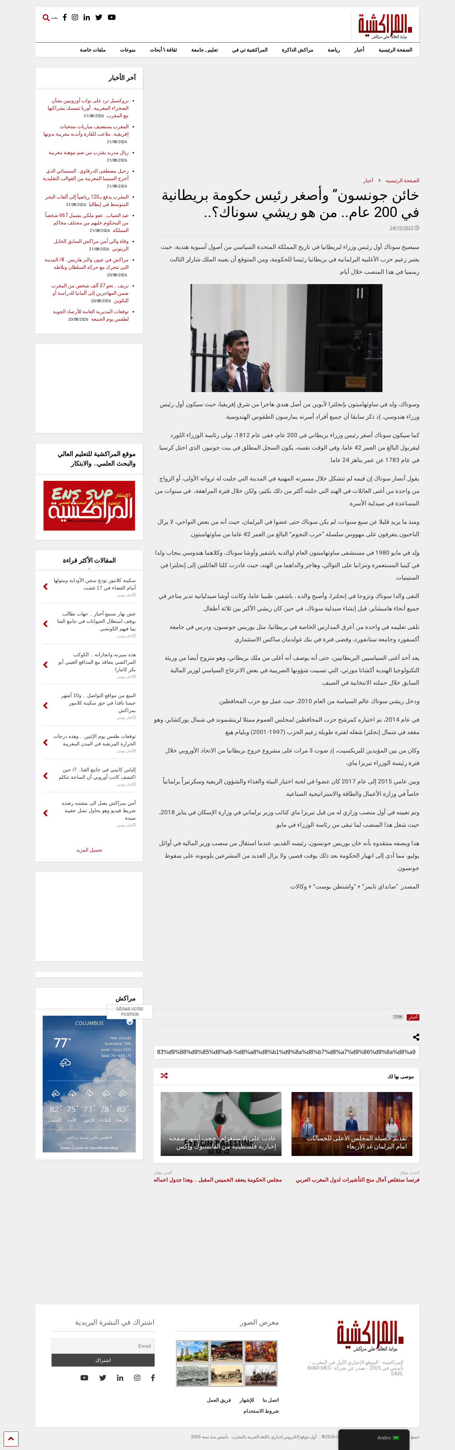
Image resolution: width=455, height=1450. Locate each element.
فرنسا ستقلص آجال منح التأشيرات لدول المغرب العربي (357, 1180)
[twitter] (98, 17)
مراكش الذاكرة (298, 50)
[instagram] (75, 17)
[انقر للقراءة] (351, 1124)
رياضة (334, 50)
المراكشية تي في (250, 50)
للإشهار (247, 1400)
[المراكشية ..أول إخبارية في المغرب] (381, 37)
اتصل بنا (271, 1400)
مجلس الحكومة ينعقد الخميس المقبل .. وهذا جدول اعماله (218, 1180)
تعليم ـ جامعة (204, 50)
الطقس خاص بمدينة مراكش (89, 1137)
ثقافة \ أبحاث (163, 50)
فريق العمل (219, 1400)
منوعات (128, 50)
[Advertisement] (286, 117)
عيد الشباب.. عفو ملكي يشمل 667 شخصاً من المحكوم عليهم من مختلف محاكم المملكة (87, 222)
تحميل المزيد (89, 850)
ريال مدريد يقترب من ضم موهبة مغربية (89, 152)
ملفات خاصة (93, 50)
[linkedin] (87, 17)
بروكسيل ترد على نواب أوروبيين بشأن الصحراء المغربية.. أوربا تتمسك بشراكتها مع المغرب (88, 108)
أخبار (359, 50)
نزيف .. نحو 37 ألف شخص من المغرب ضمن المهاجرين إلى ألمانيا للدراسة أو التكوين (90, 293)
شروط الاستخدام (261, 1411)
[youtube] (112, 17)
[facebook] (64, 17)
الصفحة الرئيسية (395, 50)
